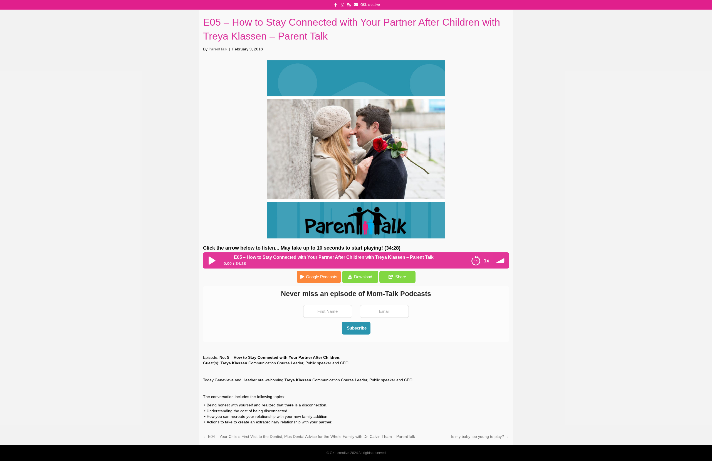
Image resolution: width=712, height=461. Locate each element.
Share (400, 276)
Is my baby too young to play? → (480, 436)
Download (363, 276)
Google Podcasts (321, 276)
